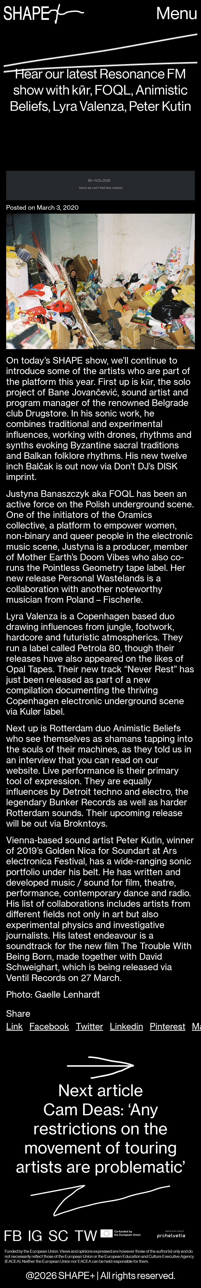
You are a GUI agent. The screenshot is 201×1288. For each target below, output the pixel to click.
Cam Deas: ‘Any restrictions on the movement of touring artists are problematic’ (100, 1128)
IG (35, 1236)
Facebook (49, 1026)
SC (58, 1236)
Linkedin (126, 1026)
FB (13, 1236)
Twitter (89, 1026)
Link (14, 1026)
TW (86, 1236)
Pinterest (167, 1026)
